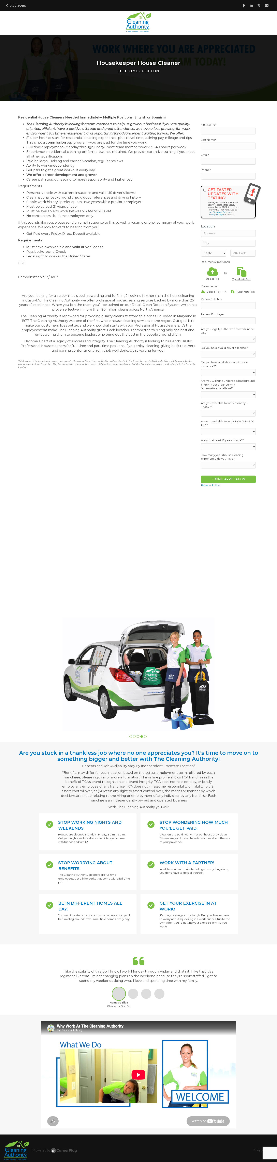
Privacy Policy (215, 214)
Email (205, 154)
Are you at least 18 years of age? (222, 440)
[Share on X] (259, 5)
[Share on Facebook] (244, 5)
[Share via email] (266, 5)
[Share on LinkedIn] (251, 5)
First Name (208, 124)
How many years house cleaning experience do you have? (222, 456)
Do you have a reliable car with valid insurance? (224, 364)
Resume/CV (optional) (215, 261)
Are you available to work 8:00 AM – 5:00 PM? (227, 423)
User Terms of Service (219, 212)
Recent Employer (212, 314)
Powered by (41, 1150)
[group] (138, 674)
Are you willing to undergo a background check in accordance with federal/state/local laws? (228, 384)
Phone (206, 169)
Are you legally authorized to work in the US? (227, 330)
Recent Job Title (211, 299)
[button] (130, 736)
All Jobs (18, 5)
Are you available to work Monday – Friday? (224, 404)
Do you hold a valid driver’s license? (224, 347)
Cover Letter (209, 286)
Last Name (208, 139)
